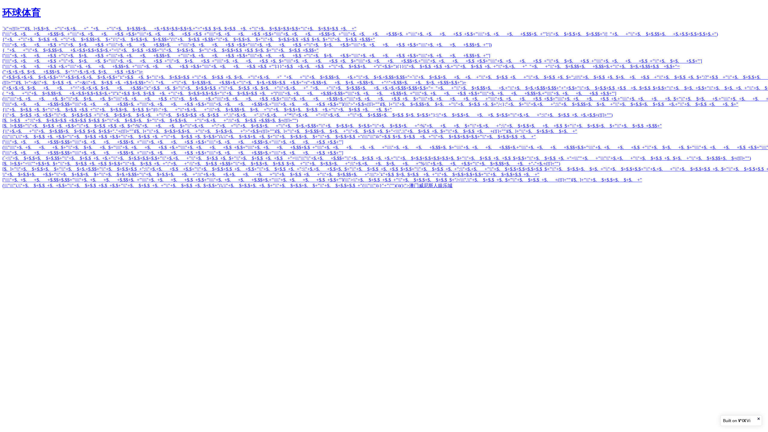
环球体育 (21, 12)
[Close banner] (759, 418)
